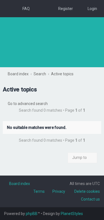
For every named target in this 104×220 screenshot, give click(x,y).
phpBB (31, 213)
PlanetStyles (72, 213)
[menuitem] (23, 8)
